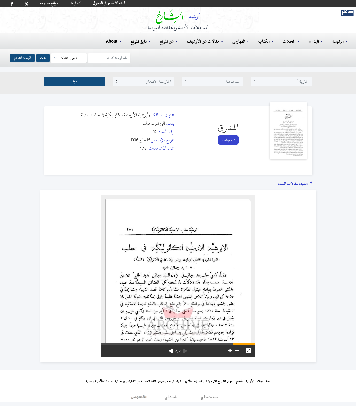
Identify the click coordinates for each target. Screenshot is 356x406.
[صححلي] (209, 398)
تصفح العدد (228, 140)
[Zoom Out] (237, 351)
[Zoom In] (230, 351)
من (178, 351)
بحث (43, 58)
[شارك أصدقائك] (12, 4)
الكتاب (264, 41)
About (111, 41)
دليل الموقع (139, 41)
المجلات (289, 41)
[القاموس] (140, 398)
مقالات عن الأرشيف (203, 41)
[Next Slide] (170, 349)
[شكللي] (171, 398)
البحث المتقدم (22, 58)
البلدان (314, 41)
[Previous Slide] (185, 349)
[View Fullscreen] (248, 351)
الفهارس (238, 41)
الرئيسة (338, 41)
